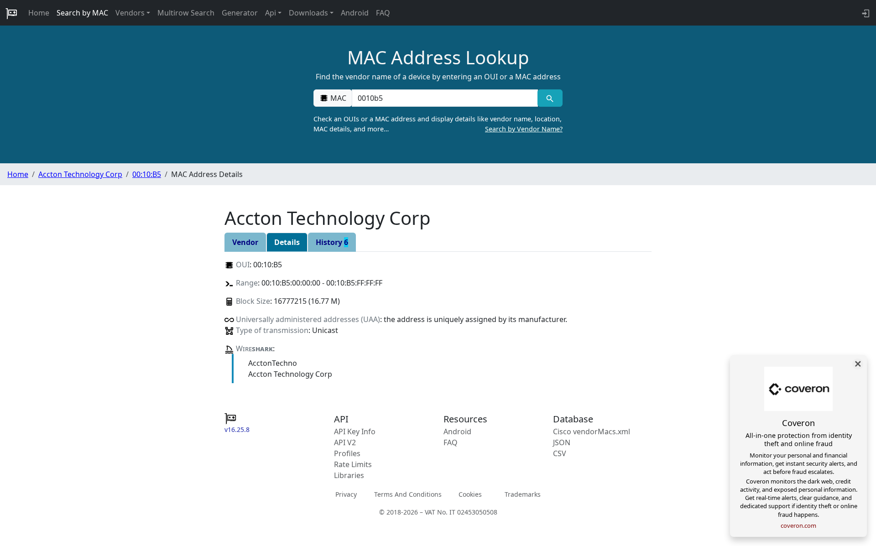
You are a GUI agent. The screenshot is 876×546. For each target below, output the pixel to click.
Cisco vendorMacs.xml (591, 431)
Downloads (308, 13)
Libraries (349, 475)
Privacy (346, 493)
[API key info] (865, 12)
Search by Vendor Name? (524, 129)
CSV (559, 453)
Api (270, 13)
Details (287, 242)
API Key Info (354, 431)
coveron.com (798, 525)
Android (355, 13)
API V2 (345, 442)
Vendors (130, 13)
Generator (240, 13)
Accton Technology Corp (80, 174)
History (332, 242)
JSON (561, 442)
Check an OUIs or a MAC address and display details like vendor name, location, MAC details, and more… (438, 123)
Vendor (245, 242)
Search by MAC (82, 13)
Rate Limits (353, 464)
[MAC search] (550, 98)
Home (38, 13)
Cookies (470, 493)
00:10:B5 (146, 174)
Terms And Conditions (408, 493)
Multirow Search (185, 13)
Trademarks (523, 493)
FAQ (383, 13)
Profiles (347, 453)
